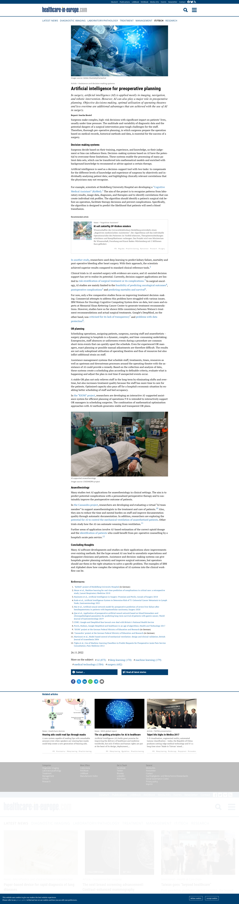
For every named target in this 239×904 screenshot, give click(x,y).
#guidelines (125, 751)
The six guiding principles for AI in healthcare (118, 734)
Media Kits (154, 2)
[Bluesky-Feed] (191, 2)
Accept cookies (212, 898)
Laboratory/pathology (103, 20)
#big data (121, 249)
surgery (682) (114, 664)
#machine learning (132, 249)
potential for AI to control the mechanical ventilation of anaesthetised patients (114, 519)
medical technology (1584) (89, 664)
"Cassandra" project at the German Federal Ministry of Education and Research (108, 633)
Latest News (50, 20)
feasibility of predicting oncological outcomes (141, 285)
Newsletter (172, 2)
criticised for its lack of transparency (110, 316)
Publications (125, 2)
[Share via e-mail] (102, 681)
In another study (80, 259)
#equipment (182, 751)
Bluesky (120, 773)
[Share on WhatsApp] (90, 681)
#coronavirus (60, 751)
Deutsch (114, 2)
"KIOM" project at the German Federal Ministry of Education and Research (107, 629)
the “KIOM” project (84, 395)
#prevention (144, 249)
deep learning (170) (121, 660)
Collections (85, 768)
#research (153, 249)
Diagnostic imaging (73, 20)
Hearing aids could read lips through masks (64, 734)
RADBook (144, 2)
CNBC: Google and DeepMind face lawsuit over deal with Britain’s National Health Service (114, 622)
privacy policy (21, 900)
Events (163, 2)
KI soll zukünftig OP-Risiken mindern (112, 226)
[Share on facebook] (73, 681)
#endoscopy (172, 751)
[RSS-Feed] (195, 2)
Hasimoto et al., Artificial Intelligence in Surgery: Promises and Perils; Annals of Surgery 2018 (116, 596)
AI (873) (101, 660)
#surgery (162, 249)
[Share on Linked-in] (84, 681)
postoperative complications (87, 289)
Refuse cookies (196, 898)
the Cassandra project (86, 505)
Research (171, 20)
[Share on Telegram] (96, 681)
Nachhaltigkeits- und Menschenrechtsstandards (167, 776)
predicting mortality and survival (127, 289)
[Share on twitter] (79, 681)
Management (144, 20)
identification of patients (93, 533)
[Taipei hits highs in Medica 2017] (172, 714)
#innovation (192, 751)
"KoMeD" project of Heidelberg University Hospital (97, 586)
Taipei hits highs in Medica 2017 (163, 734)
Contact (182, 2)
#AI (115, 249)
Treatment (127, 20)
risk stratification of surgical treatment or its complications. (112, 281)
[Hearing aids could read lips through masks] (67, 714)
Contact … (80, 672)
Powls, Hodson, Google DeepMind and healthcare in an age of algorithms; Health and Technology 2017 (119, 625)
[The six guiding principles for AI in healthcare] (119, 714)
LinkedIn (120, 776)
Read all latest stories (135, 672)
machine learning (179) (148, 660)
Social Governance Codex (157, 778)
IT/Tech (159, 20)
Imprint (149, 784)
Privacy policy (152, 781)
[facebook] (188, 2)
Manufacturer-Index (89, 776)
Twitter (120, 770)
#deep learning (72, 751)
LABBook (135, 2)
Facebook (121, 768)
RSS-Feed (121, 778)
